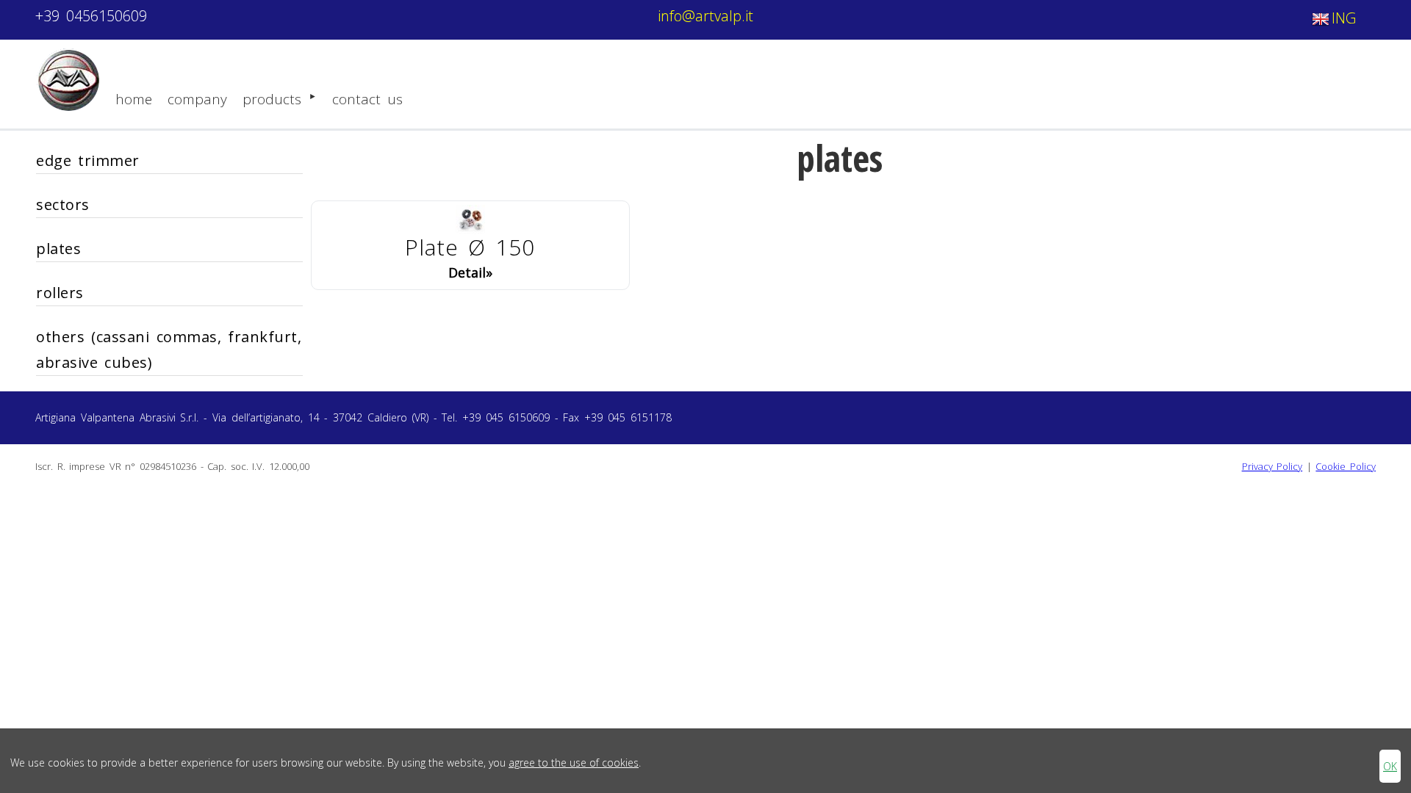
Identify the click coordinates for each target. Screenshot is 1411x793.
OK (1390, 766)
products (272, 99)
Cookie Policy (1345, 466)
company (197, 99)
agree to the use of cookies (574, 763)
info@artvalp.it (705, 16)
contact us (367, 99)
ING (1344, 18)
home (133, 99)
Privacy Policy (1272, 466)
